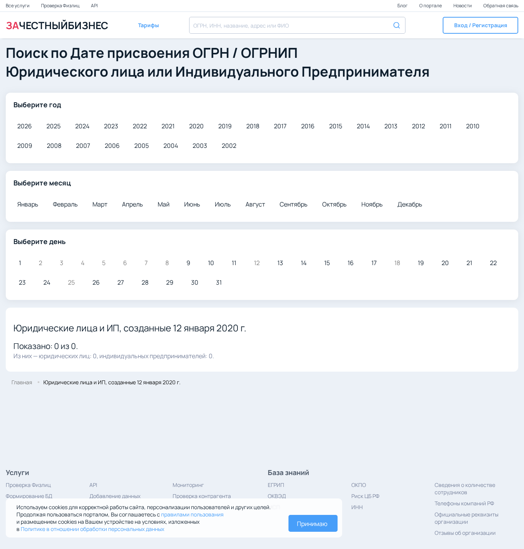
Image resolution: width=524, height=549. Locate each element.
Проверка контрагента (202, 496)
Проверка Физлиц (60, 5)
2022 (140, 126)
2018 (252, 126)
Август (255, 204)
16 (351, 263)
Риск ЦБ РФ (365, 496)
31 (219, 282)
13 (280, 263)
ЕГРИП (276, 484)
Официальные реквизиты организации (466, 518)
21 (469, 263)
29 (169, 282)
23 (22, 282)
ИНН (357, 507)
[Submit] (396, 24)
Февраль (65, 204)
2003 (200, 145)
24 (46, 282)
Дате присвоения (130, 52)
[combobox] (297, 25)
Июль (223, 204)
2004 (170, 145)
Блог (403, 5)
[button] (480, 25)
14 (303, 263)
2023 (111, 126)
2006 (112, 145)
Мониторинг (188, 484)
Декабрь (409, 204)
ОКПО (358, 484)
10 (211, 263)
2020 (196, 126)
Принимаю (312, 524)
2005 (141, 145)
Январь (27, 204)
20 (445, 263)
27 (120, 282)
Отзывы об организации (465, 532)
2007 (83, 145)
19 (421, 263)
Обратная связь (500, 5)
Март (99, 204)
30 (194, 282)
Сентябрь (294, 204)
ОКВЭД (277, 496)
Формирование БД (29, 496)
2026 (24, 126)
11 (234, 263)
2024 (82, 126)
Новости (463, 5)
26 (96, 282)
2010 (473, 126)
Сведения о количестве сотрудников (465, 488)
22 (493, 263)
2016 (308, 126)
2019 (225, 126)
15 (327, 263)
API (94, 5)
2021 (168, 126)
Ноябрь (372, 204)
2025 (53, 126)
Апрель (132, 204)
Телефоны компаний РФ (464, 503)
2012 (418, 126)
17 (374, 263)
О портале (431, 5)
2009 (24, 145)
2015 (335, 126)
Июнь (192, 204)
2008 (54, 145)
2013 (390, 126)
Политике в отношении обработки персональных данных (92, 529)
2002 (229, 145)
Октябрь (334, 204)
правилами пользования (192, 514)
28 (145, 282)
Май (164, 204)
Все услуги (18, 5)
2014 (363, 126)
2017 (280, 126)
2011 (445, 126)
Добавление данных (114, 496)
